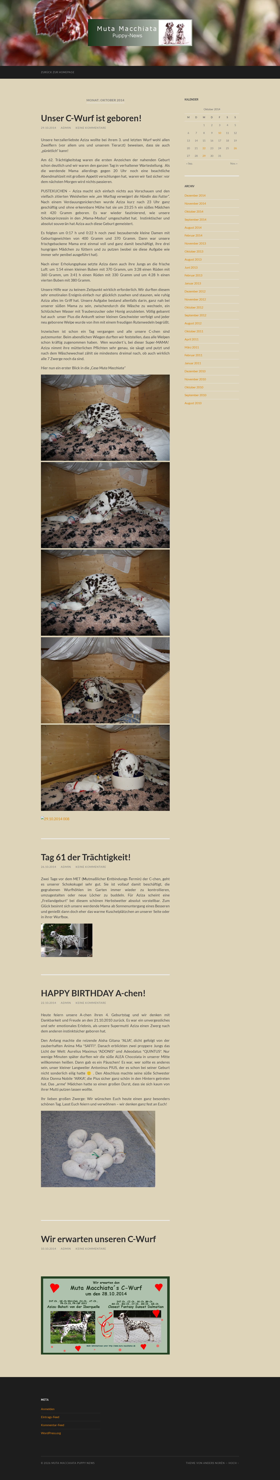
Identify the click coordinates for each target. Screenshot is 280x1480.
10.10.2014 (48, 1248)
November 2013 (195, 243)
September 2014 (195, 219)
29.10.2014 (48, 127)
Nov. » (233, 163)
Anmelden (47, 1409)
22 (204, 148)
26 (235, 148)
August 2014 (193, 227)
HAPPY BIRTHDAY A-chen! (93, 993)
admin (66, 127)
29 (204, 155)
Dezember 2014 (195, 195)
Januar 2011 (193, 363)
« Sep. (189, 163)
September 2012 (195, 315)
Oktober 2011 (194, 331)
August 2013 (193, 259)
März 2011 (192, 347)
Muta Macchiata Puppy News (73, 1463)
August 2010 (193, 403)
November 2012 (195, 299)
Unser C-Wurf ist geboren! (91, 118)
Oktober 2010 (194, 387)
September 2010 (195, 395)
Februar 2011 (193, 355)
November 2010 (195, 379)
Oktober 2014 (194, 211)
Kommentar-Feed (52, 1425)
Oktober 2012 (194, 307)
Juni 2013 (191, 267)
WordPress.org (51, 1433)
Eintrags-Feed (50, 1417)
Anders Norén (214, 1463)
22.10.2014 (48, 1002)
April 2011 (191, 339)
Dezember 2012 (195, 291)
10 (219, 132)
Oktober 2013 (194, 251)
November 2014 (195, 203)
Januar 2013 (193, 283)
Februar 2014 (193, 235)
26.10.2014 (48, 866)
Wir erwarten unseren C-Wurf (98, 1239)
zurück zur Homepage (57, 72)
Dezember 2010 (195, 371)
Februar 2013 (193, 275)
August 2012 (193, 323)
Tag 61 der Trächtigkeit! (86, 857)
